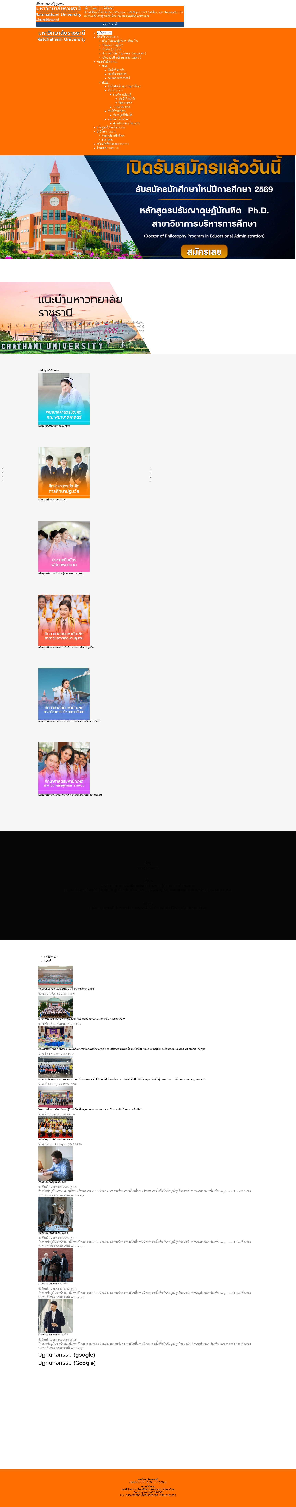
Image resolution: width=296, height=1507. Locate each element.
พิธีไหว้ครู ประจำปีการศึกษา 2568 (55, 1139)
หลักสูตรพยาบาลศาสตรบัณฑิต (54, 426)
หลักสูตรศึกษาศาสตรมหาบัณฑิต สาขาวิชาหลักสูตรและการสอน (70, 795)
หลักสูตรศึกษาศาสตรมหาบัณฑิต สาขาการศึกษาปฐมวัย (66, 647)
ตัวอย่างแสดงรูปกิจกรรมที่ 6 (53, 1182)
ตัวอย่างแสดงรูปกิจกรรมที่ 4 (53, 1283)
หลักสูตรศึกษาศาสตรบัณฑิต (52, 499)
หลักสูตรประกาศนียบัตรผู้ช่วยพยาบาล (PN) (60, 573)
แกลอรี (47, 961)
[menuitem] (104, 33)
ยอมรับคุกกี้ (110, 24)
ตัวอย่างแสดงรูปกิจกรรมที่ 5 (53, 1233)
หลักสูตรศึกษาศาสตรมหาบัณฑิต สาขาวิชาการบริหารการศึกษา (69, 721)
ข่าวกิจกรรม (50, 957)
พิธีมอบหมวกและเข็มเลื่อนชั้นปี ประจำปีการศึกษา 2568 (66, 989)
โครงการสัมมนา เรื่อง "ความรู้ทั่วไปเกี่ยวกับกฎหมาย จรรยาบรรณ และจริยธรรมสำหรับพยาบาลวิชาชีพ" (89, 1109)
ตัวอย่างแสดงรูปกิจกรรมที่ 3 (53, 1334)
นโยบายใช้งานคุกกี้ (47, 19)
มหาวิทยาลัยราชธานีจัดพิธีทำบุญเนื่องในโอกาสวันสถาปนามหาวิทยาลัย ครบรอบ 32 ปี (81, 1019)
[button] (150, 365)
